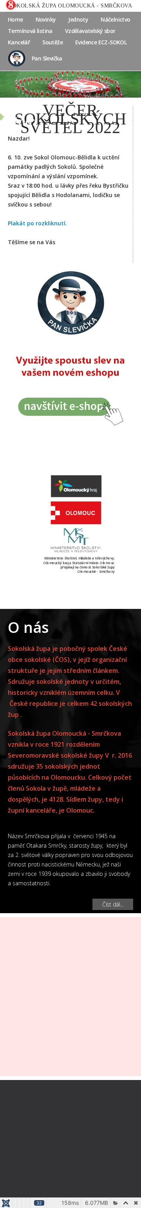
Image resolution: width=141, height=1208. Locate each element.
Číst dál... (112, 904)
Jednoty (78, 19)
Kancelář (19, 42)
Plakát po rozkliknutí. (37, 223)
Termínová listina (30, 31)
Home (15, 19)
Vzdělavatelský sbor (90, 31)
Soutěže (52, 42)
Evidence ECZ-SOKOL (101, 42)
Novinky (46, 19)
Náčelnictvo (115, 19)
